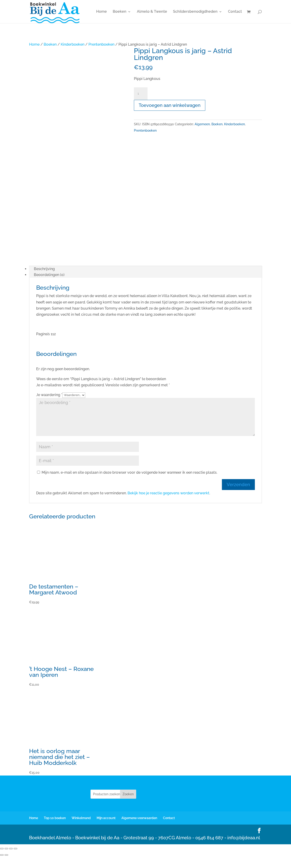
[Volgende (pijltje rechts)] (6, 855)
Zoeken (128, 794)
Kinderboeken (72, 44)
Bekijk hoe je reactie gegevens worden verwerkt (168, 493)
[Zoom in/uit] (2, 848)
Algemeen (202, 124)
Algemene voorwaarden (139, 818)
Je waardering (49, 395)
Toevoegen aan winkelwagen (170, 105)
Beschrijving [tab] (44, 269)
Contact (235, 12)
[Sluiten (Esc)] (15, 848)
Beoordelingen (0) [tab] (49, 275)
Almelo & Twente (152, 12)
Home (101, 12)
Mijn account (106, 818)
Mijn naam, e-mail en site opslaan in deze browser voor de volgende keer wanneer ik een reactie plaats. (129, 472)
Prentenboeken (101, 44)
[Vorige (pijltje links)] (2, 855)
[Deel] (11, 848)
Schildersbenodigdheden (195, 12)
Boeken (119, 12)
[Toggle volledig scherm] (6, 848)
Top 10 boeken (55, 818)
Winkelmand (81, 818)
